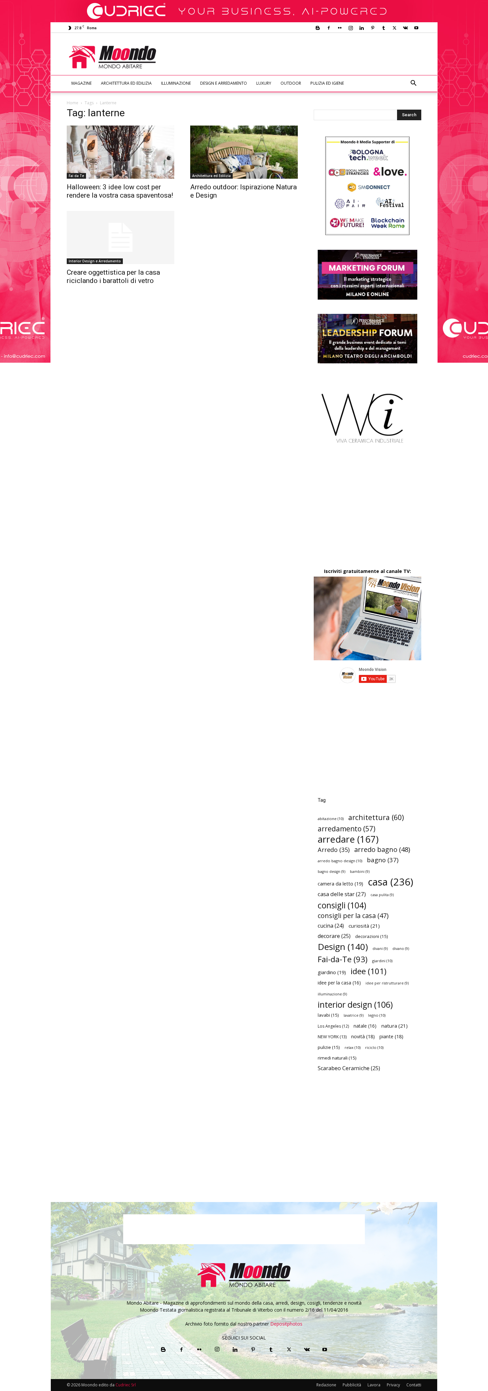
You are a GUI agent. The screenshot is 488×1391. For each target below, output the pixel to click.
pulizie (329, 1047)
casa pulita (382, 894)
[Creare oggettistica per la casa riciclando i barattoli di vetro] (120, 237)
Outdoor (291, 83)
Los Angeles (333, 1026)
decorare (334, 936)
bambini (359, 871)
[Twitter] (394, 28)
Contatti (413, 1385)
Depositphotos (286, 1324)
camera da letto (340, 883)
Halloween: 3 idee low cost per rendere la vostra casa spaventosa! (120, 191)
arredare (348, 839)
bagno (382, 859)
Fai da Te (76, 175)
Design (343, 946)
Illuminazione (176, 83)
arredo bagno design (340, 860)
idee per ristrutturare (387, 983)
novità (363, 1036)
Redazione (326, 1385)
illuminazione (332, 994)
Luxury (263, 83)
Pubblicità (352, 1385)
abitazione (331, 818)
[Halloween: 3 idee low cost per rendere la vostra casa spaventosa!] (120, 152)
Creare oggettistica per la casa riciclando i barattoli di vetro (113, 276)
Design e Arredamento (223, 83)
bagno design (331, 871)
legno (376, 1015)
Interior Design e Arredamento (95, 261)
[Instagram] (351, 28)
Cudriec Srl (125, 1385)
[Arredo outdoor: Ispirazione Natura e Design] (244, 152)
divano (400, 948)
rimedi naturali (337, 1058)
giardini (382, 960)
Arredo (334, 849)
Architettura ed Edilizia (126, 83)
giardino (332, 972)
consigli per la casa (353, 915)
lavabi (328, 1015)
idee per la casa (339, 982)
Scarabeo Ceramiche (349, 1068)
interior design (355, 1004)
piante (391, 1036)
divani (380, 948)
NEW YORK (332, 1037)
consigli (342, 905)
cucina (331, 925)
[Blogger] (318, 28)
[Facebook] (329, 28)
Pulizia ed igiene (327, 83)
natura (394, 1025)
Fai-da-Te (342, 959)
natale (365, 1026)
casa (390, 882)
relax (353, 1047)
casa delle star (342, 893)
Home (72, 103)
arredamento (346, 828)
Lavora (373, 1385)
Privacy (393, 1385)
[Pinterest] (372, 28)
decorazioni (371, 936)
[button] (413, 84)
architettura (376, 817)
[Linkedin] (361, 28)
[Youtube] (416, 28)
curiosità (364, 925)
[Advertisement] (299, 57)
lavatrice (354, 1015)
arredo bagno (382, 849)
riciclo (374, 1047)
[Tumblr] (383, 28)
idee (368, 971)
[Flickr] (340, 28)
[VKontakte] (405, 28)
